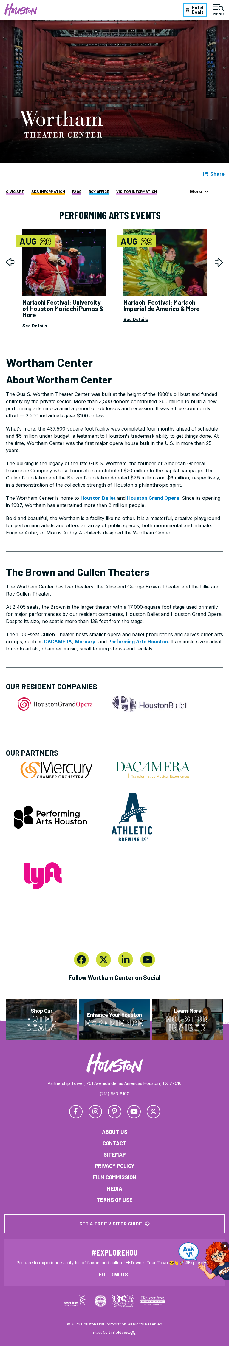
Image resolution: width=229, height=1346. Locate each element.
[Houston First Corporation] (114, 1063)
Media (114, 1188)
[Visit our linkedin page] (125, 959)
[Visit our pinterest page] (114, 1111)
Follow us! (114, 1274)
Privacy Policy (114, 1165)
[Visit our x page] (103, 959)
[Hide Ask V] (225, 1246)
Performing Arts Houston (138, 642)
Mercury (85, 642)
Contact (114, 1143)
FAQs (76, 192)
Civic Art (15, 192)
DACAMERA (58, 642)
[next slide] (218, 262)
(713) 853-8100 (114, 1093)
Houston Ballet (98, 498)
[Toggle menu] (219, 10)
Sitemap (114, 1154)
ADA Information (48, 192)
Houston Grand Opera (153, 498)
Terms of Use (115, 1200)
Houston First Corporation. (104, 1324)
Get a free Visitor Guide (110, 1223)
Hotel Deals (198, 10)
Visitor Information (136, 192)
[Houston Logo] (20, 9)
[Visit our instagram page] (95, 1111)
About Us (114, 1131)
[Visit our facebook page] (81, 959)
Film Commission (114, 1177)
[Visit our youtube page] (147, 959)
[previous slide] (10, 262)
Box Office (99, 192)
